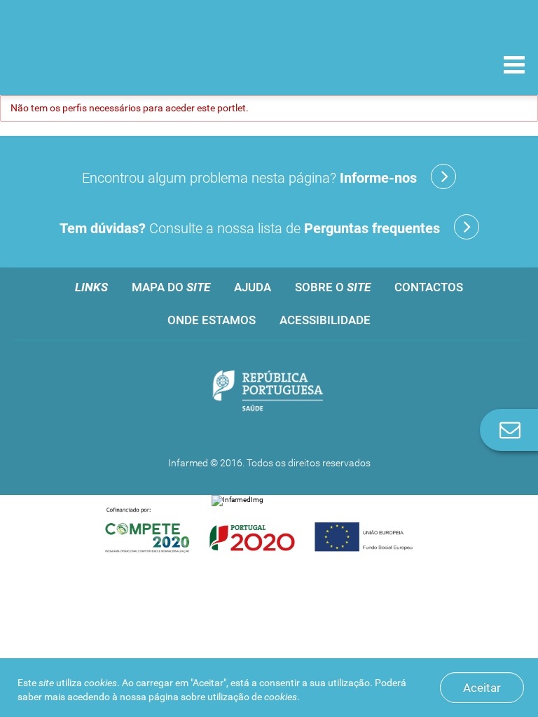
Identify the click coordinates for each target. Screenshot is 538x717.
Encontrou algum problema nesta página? (249, 177)
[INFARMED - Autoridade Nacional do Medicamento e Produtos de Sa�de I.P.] (107, 64)
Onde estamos (211, 320)
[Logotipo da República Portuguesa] (269, 392)
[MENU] (514, 67)
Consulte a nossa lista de (250, 228)
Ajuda (252, 287)
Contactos (428, 287)
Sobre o (333, 287)
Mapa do (171, 287)
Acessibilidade (325, 320)
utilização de (252, 696)
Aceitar (482, 688)
